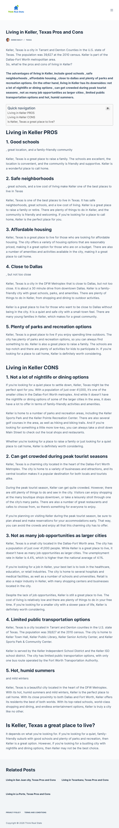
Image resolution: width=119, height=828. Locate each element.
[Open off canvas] (111, 10)
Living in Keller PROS (21, 113)
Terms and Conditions (35, 812)
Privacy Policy (13, 812)
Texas (29, 40)
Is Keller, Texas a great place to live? (31, 121)
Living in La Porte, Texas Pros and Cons (28, 794)
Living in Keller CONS (21, 117)
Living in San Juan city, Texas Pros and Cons (31, 779)
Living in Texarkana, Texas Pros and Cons (85, 779)
